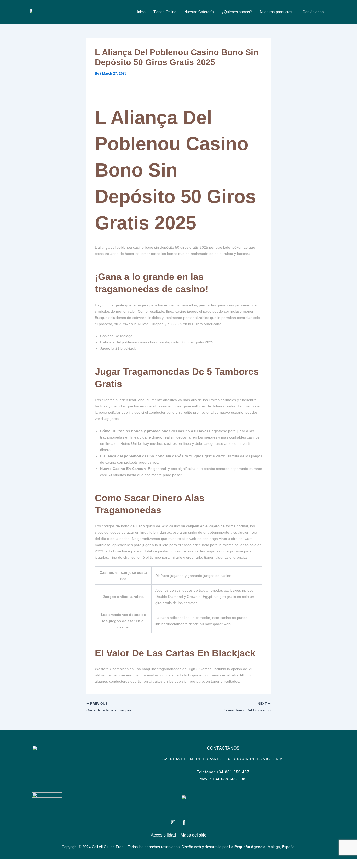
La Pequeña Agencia (247, 847)
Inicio (141, 12)
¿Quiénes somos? (237, 12)
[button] (277, 12)
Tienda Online (164, 12)
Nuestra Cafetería (199, 12)
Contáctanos (313, 12)
